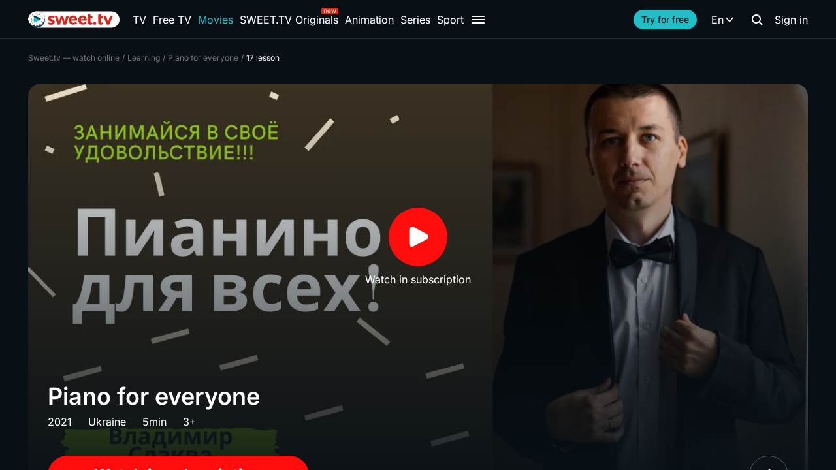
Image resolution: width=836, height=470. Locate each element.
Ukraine (107, 421)
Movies (215, 19)
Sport (450, 19)
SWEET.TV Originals (289, 19)
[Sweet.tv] (74, 19)
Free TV (172, 19)
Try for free (665, 19)
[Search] (757, 19)
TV (139, 19)
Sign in (791, 19)
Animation (369, 19)
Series (415, 19)
